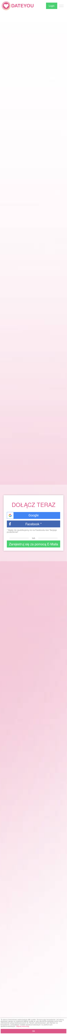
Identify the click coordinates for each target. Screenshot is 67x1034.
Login (51, 5)
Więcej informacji (22, 1026)
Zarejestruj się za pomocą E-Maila (33, 544)
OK (33, 1031)
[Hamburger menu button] (61, 6)
